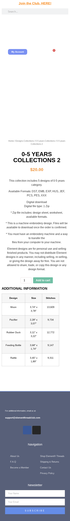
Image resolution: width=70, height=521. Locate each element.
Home (11, 141)
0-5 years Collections (45, 141)
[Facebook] (27, 430)
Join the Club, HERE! (35, 3)
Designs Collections (24, 141)
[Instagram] (36, 430)
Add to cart (43, 280)
